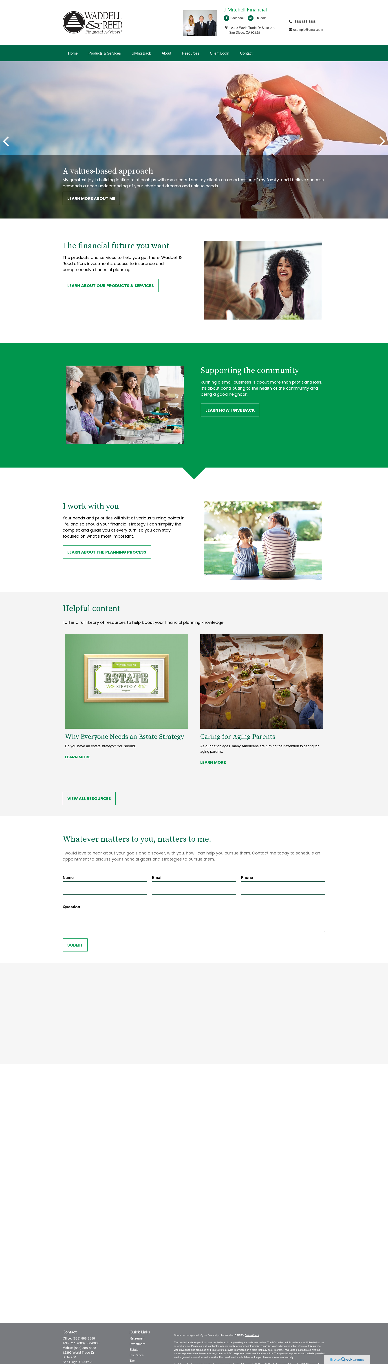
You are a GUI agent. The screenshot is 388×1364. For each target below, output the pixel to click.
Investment (137, 1344)
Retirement (137, 1338)
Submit (75, 945)
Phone (247, 877)
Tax (132, 1360)
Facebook (237, 17)
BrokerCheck (252, 1335)
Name (68, 877)
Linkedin (261, 17)
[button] (73, 53)
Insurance (137, 1355)
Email (157, 877)
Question (71, 907)
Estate (134, 1349)
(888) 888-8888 (84, 1338)
